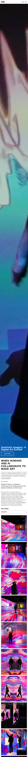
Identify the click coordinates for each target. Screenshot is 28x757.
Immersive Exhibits (6, 478)
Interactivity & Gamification (19, 475)
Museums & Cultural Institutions (14, 473)
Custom (3, 473)
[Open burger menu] (25, 1)
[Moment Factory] (3, 2)
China (24, 473)
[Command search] (22, 1)
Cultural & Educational (6, 475)
